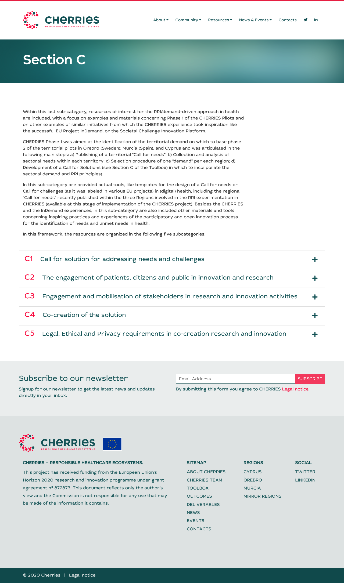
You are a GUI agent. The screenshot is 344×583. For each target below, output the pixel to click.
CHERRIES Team (204, 480)
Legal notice (295, 389)
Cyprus (252, 472)
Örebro (252, 480)
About (159, 20)
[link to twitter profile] (305, 20)
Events (195, 521)
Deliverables (203, 505)
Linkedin (305, 480)
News (193, 513)
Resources (218, 20)
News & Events (254, 20)
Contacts (288, 20)
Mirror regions (262, 496)
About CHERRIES (206, 472)
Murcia (252, 488)
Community (186, 20)
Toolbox (198, 488)
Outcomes (199, 496)
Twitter (305, 472)
